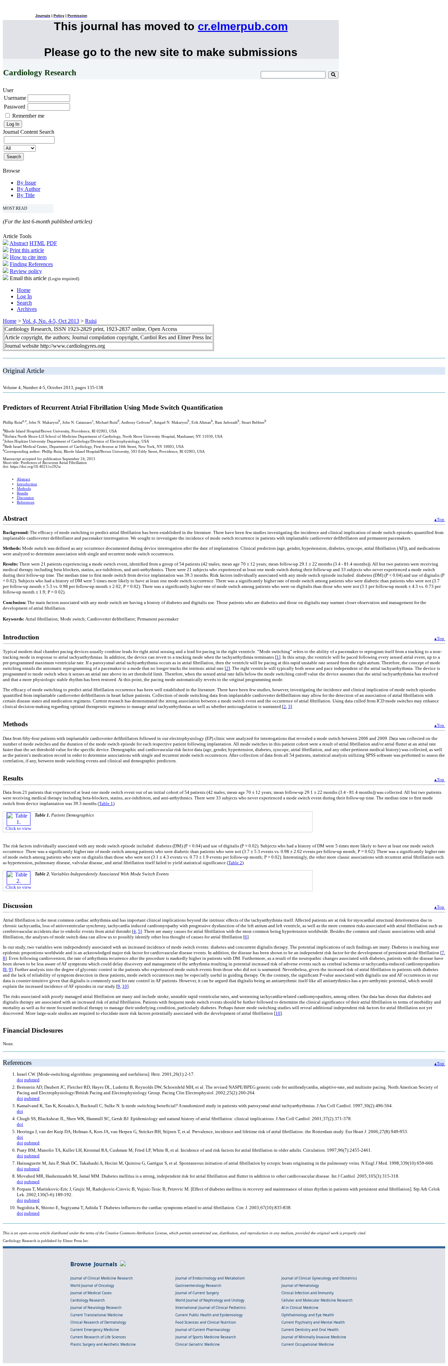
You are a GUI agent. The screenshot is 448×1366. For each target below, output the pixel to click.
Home (23, 290)
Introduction (27, 484)
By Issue (26, 183)
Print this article (27, 250)
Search (24, 303)
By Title (26, 195)
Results (22, 493)
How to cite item (28, 257)
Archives (27, 309)
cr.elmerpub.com (243, 26)
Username (15, 98)
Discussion (25, 498)
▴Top (439, 519)
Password (14, 107)
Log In (24, 296)
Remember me (28, 116)
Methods (24, 489)
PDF (52, 243)
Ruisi (91, 321)
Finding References (31, 264)
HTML (37, 243)
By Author (28, 189)
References (25, 502)
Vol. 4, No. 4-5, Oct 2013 (50, 321)
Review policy (26, 271)
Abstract (18, 243)
